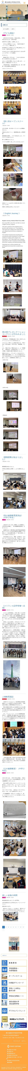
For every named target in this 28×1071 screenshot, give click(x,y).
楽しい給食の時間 (9, 895)
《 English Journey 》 (11, 213)
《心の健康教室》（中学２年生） (13, 770)
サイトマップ (16, 1041)
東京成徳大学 (10, 1051)
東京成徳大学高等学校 (12, 1055)
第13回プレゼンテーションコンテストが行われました (13, 333)
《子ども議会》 (8, 33)
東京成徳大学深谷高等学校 (13, 1060)
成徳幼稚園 (9, 1062)
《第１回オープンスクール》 (12, 122)
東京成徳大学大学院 (11, 1049)
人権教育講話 (7, 697)
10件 (12, 29)
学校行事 (4, 336)
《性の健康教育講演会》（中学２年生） (12, 516)
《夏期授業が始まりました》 (12, 458)
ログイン (24, 1041)
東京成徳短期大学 (11, 1053)
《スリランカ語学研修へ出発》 (13, 607)
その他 (4, 35)
